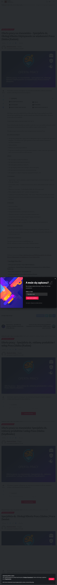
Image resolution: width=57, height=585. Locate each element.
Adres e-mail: (29, 291)
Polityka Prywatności (28, 577)
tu (33, 582)
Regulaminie (8, 579)
